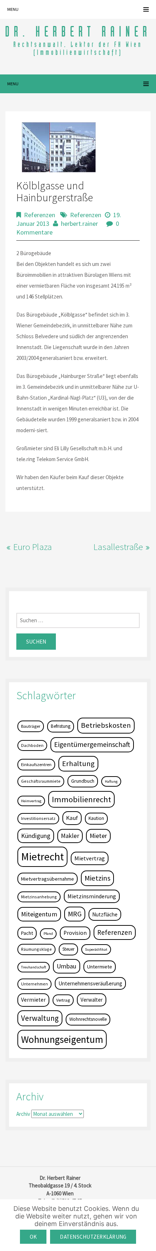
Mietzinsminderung (91, 896)
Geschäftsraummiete (41, 781)
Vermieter (33, 999)
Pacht (27, 933)
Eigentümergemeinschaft (92, 744)
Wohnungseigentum (62, 1039)
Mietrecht (42, 856)
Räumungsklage (36, 949)
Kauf (72, 818)
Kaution (96, 818)
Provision (75, 932)
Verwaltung (40, 1018)
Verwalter (92, 999)
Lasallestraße (118, 547)
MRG (75, 914)
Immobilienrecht (81, 799)
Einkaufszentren (36, 764)
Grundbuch (82, 781)
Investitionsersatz (38, 818)
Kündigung (35, 835)
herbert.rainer (79, 223)
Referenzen (39, 215)
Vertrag (63, 1000)
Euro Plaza (32, 547)
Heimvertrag (31, 801)
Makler (70, 836)
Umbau (67, 966)
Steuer (68, 949)
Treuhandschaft (33, 967)
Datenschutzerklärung (93, 1236)
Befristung (60, 726)
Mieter (98, 836)
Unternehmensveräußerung (90, 983)
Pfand (48, 933)
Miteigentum (39, 914)
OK (33, 1236)
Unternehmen (34, 983)
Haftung (111, 781)
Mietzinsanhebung (39, 896)
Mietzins (97, 878)
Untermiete (99, 966)
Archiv (23, 1113)
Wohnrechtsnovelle (88, 1019)
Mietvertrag (89, 858)
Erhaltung (78, 763)
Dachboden (32, 745)
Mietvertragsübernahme (47, 879)
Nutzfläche (105, 914)
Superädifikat (96, 949)
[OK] (147, 1225)
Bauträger (30, 726)
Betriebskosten (106, 725)
